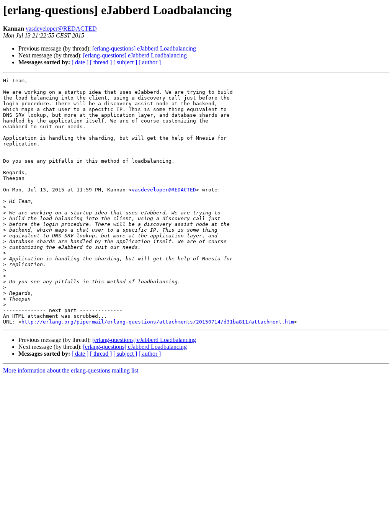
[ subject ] (125, 62)
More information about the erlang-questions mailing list (70, 370)
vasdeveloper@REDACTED (61, 28)
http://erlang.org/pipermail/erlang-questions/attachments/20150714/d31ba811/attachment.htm (157, 322)
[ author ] (150, 62)
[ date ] (80, 62)
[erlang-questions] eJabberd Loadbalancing (144, 48)
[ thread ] (101, 62)
